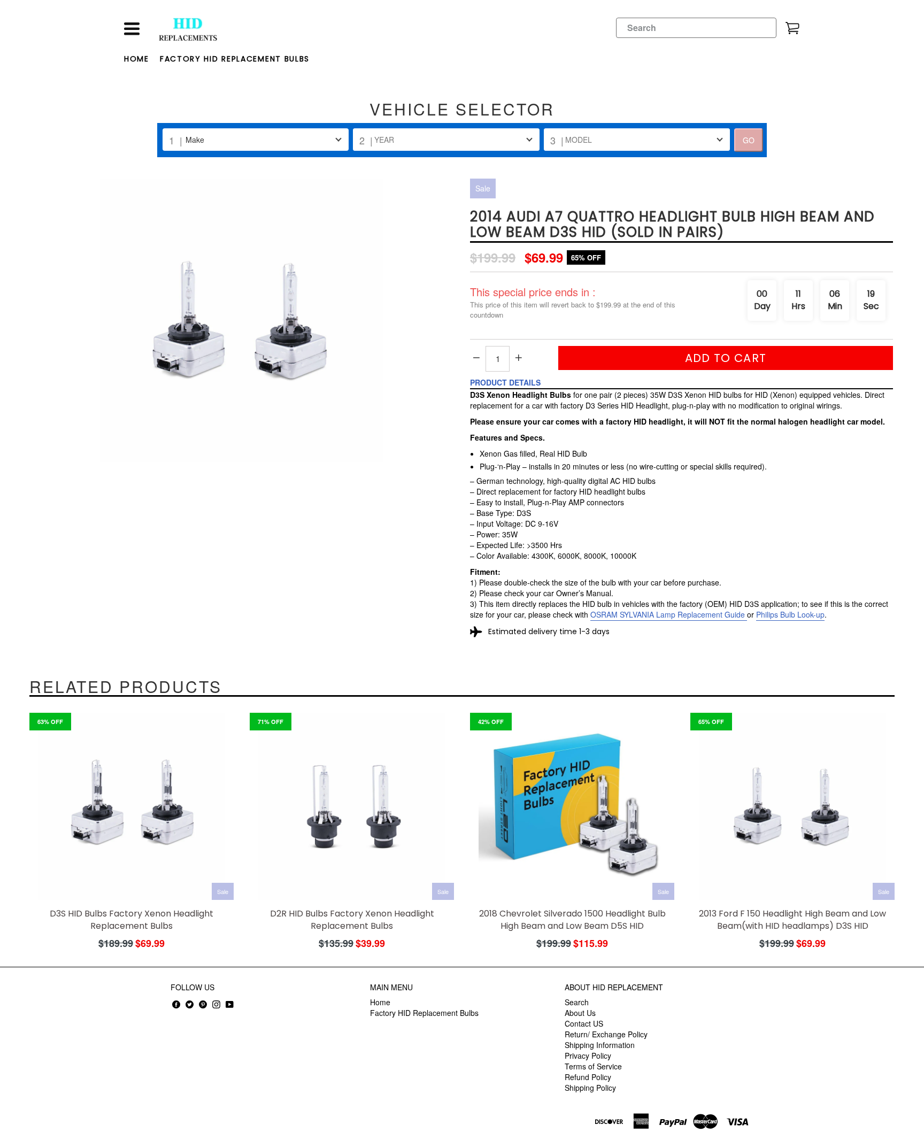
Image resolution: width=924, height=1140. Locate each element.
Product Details (505, 382)
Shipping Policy (590, 1087)
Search (577, 1002)
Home (136, 58)
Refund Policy (588, 1077)
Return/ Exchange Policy (606, 1034)
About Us (580, 1012)
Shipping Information (600, 1044)
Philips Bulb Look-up (790, 614)
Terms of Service (593, 1066)
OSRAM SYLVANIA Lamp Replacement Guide (667, 614)
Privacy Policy (588, 1055)
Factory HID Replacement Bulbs (235, 58)
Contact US (584, 1023)
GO (748, 140)
